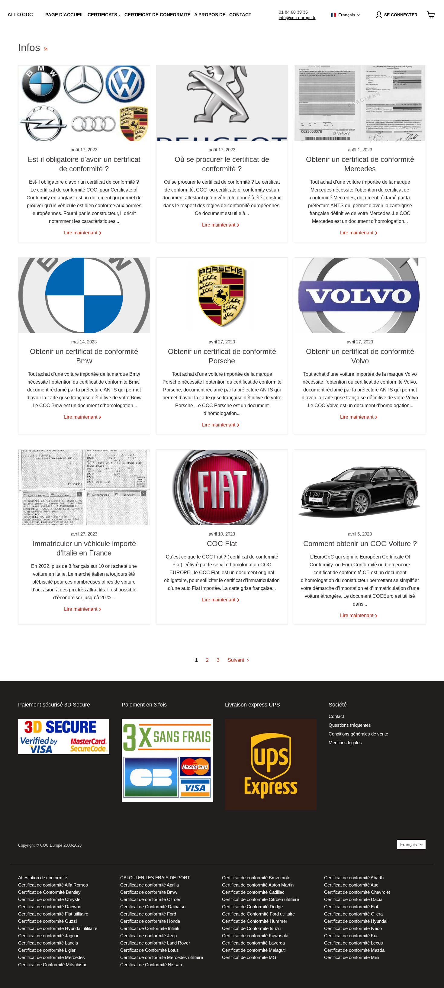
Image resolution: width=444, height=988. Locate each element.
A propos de (210, 14)
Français (408, 844)
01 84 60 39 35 (293, 12)
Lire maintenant (81, 232)
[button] (346, 15)
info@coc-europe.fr (297, 17)
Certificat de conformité (157, 14)
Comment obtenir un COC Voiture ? (360, 543)
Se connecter (400, 14)
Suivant (236, 660)
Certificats (103, 14)
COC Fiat (222, 543)
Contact (240, 14)
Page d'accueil (64, 14)
